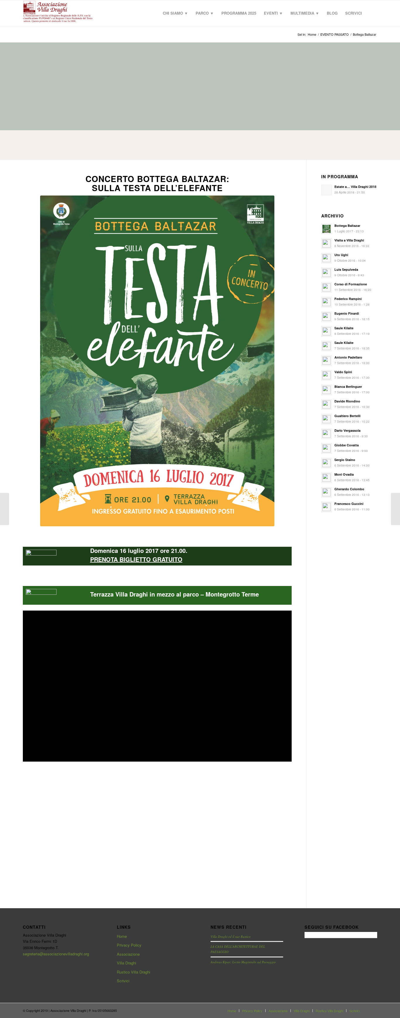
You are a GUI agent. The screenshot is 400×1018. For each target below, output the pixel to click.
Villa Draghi (126, 963)
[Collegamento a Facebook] (372, 1010)
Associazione (128, 954)
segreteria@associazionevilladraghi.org (56, 954)
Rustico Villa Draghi (133, 972)
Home (122, 936)
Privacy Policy (129, 945)
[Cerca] (371, 13)
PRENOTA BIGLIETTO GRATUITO (136, 559)
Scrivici (123, 980)
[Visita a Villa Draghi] (4, 509)
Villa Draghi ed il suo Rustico (231, 936)
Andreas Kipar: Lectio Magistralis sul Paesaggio (243, 962)
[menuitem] (175, 13)
